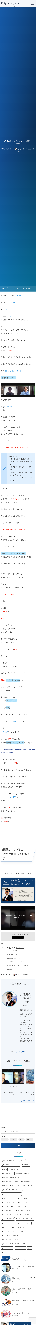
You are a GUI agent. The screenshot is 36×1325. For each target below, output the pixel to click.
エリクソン (13, 1139)
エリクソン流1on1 (8, 1243)
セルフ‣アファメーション (24, 1210)
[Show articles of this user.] (9, 999)
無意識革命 (26, 1165)
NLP (30, 1248)
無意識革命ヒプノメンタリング (11, 1165)
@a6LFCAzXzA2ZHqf (20, 935)
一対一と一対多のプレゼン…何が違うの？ (23, 1266)
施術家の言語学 (15, 1169)
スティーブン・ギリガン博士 (25, 1219)
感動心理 (5, 1177)
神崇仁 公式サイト (10, 3)
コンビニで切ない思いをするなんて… (22, 1313)
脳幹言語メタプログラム (9, 1160)
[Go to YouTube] (23, 1051)
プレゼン (21, 1139)
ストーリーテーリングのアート (25, 1214)
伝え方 (5, 1189)
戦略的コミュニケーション (25, 1173)
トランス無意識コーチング (19, 1206)
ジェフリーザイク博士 (25, 1223)
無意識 (5, 1169)
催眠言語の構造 (26, 1181)
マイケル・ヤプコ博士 (9, 1202)
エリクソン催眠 (21, 1243)
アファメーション (8, 1248)
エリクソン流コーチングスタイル (12, 1239)
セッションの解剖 (8, 1214)
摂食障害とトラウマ (8, 1173)
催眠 (24, 1185)
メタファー (26, 1189)
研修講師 (22, 1160)
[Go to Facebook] (18, 1051)
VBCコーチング (21, 1248)
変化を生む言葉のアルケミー (10, 1181)
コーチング (5, 1139)
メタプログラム (15, 1189)
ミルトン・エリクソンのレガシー (12, 1194)
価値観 (31, 1185)
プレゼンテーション (24, 1202)
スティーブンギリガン (9, 1223)
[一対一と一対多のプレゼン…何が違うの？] (13, 1076)
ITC (4, 1252)
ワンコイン (29, 1139)
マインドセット (23, 1198)
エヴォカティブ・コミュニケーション (13, 1231)
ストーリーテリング (8, 1219)
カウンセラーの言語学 (19, 1227)
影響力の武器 (15, 1177)
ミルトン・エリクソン (9, 1198)
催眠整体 (5, 1185)
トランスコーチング (8, 1210)
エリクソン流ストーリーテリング (12, 1235)
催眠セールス (15, 1185)
